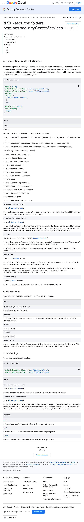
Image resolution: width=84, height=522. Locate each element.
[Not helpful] (79, 17)
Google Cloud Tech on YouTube (71, 496)
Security (24, 17)
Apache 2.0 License (32, 464)
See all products (8, 481)
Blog (65, 481)
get (5, 420)
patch (6, 436)
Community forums (30, 481)
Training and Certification (52, 499)
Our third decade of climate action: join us (60, 507)
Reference (52, 17)
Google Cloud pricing (10, 485)
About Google (7, 507)
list (5, 428)
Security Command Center (20, 9)
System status (28, 492)
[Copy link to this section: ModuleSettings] (20, 353)
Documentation (14, 17)
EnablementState (40, 89)
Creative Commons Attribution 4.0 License (62, 462)
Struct (13, 281)
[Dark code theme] (78, 86)
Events (66, 485)
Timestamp (15, 258)
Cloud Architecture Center (49, 494)
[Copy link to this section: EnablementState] (22, 292)
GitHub (45, 481)
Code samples (48, 490)
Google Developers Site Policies (62, 464)
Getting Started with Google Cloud (50, 486)
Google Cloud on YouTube (72, 492)
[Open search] (53, 2)
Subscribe (38, 512)
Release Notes (28, 488)
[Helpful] (76, 17)
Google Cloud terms (37, 507)
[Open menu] (3, 2)
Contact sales (7, 494)
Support (26, 485)
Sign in (78, 3)
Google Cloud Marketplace (7, 489)
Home (4, 17)
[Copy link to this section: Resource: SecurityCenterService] (44, 61)
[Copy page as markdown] (72, 28)
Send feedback (73, 23)
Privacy (16, 507)
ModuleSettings (21, 98)
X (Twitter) (67, 488)
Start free (75, 9)
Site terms (24, 507)
